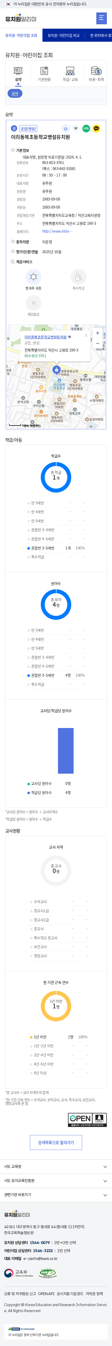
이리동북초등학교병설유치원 (45, 336)
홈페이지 (66, 128)
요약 (15, 93)
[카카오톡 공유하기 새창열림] (96, 128)
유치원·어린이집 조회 (21, 35)
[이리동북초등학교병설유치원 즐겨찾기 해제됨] (76, 128)
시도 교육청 (12, 1166)
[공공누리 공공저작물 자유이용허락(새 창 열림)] (87, 1125)
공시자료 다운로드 (70, 1294)
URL (86, 128)
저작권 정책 (94, 1294)
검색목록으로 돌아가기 (56, 1142)
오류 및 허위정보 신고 (20, 1294)
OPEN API (46, 1294)
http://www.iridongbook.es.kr (59, 231)
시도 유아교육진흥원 (19, 1180)
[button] (86, 335)
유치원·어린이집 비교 (64, 35)
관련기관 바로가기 (17, 1194)
